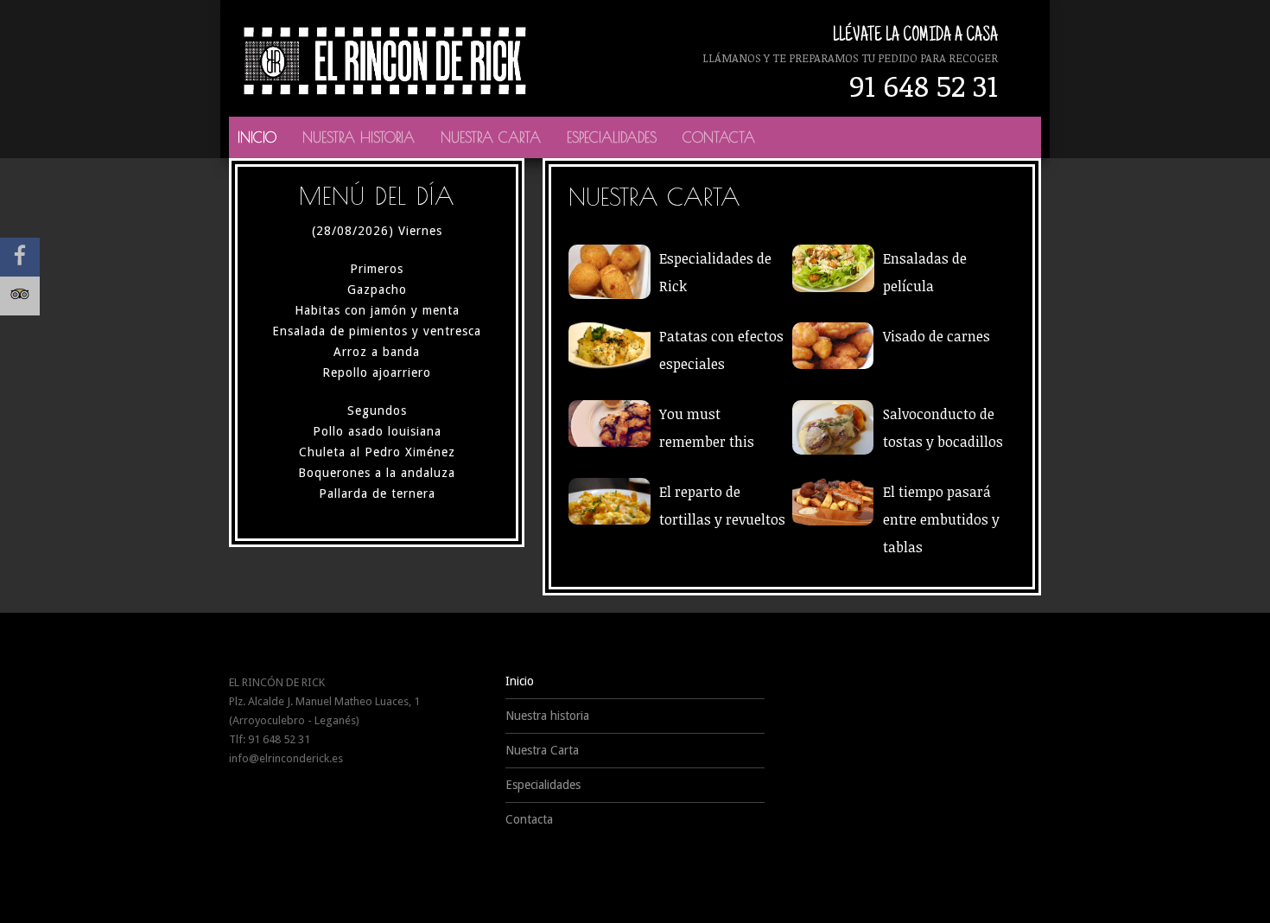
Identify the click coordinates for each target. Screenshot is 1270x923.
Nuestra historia (358, 137)
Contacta (719, 137)
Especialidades (612, 137)
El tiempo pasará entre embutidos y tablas (941, 519)
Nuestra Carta (491, 137)
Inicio (257, 137)
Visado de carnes (936, 336)
